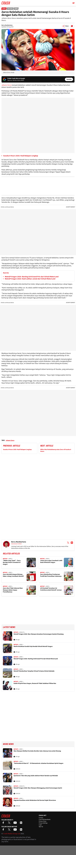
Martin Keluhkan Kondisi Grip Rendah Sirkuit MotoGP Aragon (33, 646)
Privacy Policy (42, 821)
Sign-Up (41, 826)
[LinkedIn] (21, 823)
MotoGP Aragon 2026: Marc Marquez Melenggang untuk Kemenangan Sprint (38, 788)
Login (40, 824)
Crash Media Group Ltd (11, 833)
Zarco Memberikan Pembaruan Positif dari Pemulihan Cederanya (50, 575)
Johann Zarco (6, 85)
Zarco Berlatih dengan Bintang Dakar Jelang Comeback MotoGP (13, 575)
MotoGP (10, 9)
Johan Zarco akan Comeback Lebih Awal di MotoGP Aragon (51, 561)
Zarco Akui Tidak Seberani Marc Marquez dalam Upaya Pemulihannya (13, 590)
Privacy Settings (43, 823)
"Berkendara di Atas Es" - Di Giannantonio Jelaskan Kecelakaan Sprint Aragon (38, 763)
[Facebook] (3, 823)
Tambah (69, 79)
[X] (9, 823)
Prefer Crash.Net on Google (16, 78)
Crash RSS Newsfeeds (44, 819)
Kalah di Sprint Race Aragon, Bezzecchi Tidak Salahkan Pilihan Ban (35, 683)
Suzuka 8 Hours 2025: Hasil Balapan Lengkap (17, 449)
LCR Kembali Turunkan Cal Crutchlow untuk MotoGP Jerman (51, 589)
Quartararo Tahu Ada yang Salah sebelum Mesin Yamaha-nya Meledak (36, 776)
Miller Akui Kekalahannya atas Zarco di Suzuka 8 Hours (55, 450)
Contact (41, 817)
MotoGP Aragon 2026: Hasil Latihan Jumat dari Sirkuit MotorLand (30, 279)
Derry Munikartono (7, 25)
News (16, 9)
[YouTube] (15, 823)
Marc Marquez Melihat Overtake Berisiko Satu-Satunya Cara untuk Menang (37, 751)
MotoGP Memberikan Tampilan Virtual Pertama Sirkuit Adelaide (34, 671)
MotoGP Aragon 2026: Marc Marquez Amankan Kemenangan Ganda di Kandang (39, 634)
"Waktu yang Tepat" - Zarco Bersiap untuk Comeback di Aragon (12, 562)
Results (21, 632)
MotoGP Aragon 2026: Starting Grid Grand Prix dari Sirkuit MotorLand (31, 276)
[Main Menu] (73, 3)
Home (4, 9)
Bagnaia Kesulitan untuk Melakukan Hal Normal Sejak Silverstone (35, 800)
